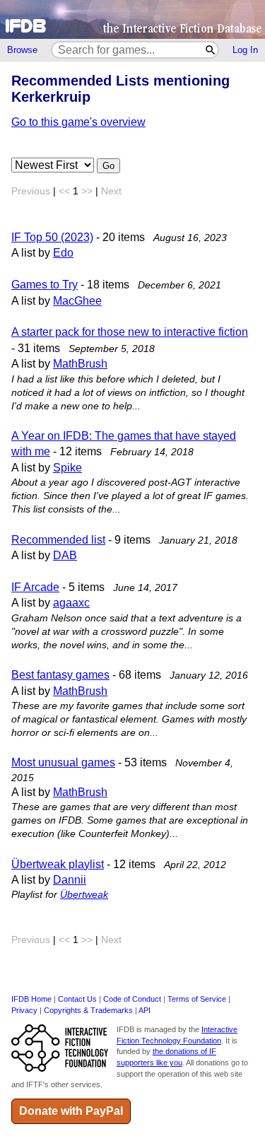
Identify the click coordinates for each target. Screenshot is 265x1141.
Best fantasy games (60, 675)
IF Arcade (35, 587)
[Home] (132, 19)
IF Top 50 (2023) (52, 237)
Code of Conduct (132, 999)
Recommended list (58, 540)
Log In (245, 50)
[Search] (211, 49)
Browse (22, 50)
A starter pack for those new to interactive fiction (129, 332)
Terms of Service (196, 999)
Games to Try (44, 285)
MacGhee (77, 301)
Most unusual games (63, 762)
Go (108, 165)
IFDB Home (31, 999)
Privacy (24, 1010)
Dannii (69, 880)
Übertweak (84, 894)
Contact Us (77, 999)
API (145, 1010)
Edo (63, 253)
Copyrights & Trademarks (88, 1010)
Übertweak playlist (57, 864)
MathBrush (80, 364)
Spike (67, 468)
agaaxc (71, 603)
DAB (65, 555)
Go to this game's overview (78, 122)
